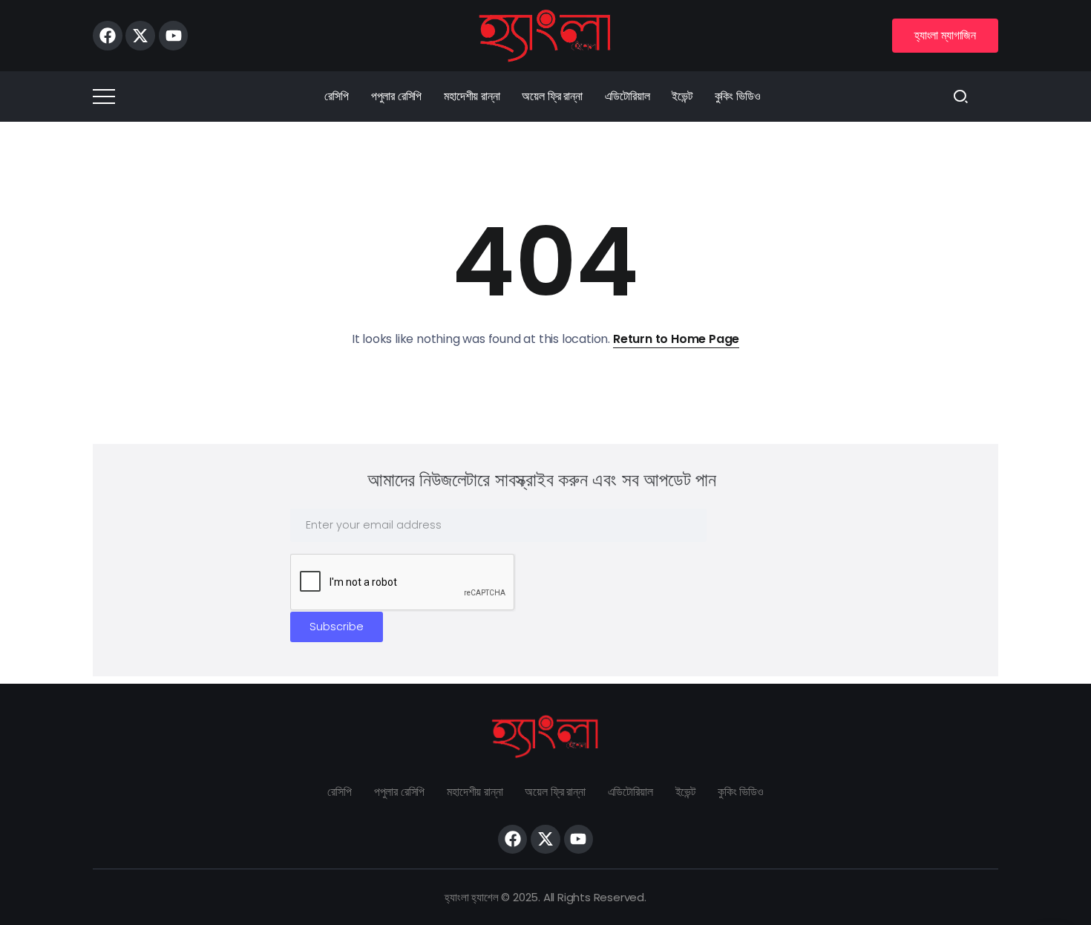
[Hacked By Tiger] (545, 34)
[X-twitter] (140, 35)
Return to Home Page (676, 338)
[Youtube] (174, 35)
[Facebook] (107, 35)
